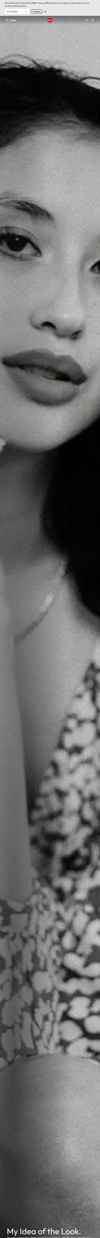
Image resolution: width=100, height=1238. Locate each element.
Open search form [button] (86, 20)
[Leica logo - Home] (50, 20)
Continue (36, 11)
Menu (13, 20)
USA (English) (12, 11)
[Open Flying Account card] (92, 20)
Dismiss (45, 11)
